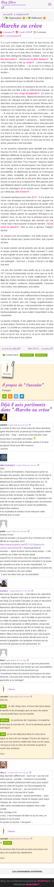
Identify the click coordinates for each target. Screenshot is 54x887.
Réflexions (40, 355)
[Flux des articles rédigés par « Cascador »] (10, 396)
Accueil (6, 14)
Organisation (26, 355)
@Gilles (7, 843)
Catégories (21, 14)
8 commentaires (11, 36)
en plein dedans (38, 59)
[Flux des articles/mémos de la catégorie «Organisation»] (24, 18)
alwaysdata (31, 884)
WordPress (42, 881)
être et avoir (21, 191)
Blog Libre (13, 3)
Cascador (7, 32)
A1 (33, 197)
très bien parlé (8, 59)
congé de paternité (28, 93)
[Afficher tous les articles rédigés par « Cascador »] (4, 396)
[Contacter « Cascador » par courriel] (16, 396)
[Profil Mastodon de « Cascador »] (22, 396)
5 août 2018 (24, 32)
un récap (27, 62)
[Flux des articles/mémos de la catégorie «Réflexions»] (44, 18)
